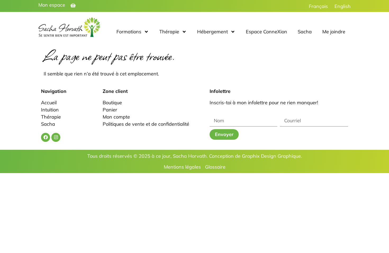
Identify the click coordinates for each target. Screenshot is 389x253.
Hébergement (212, 32)
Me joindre (333, 32)
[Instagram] (55, 137)
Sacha (305, 32)
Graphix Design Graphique (271, 156)
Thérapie (169, 32)
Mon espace (51, 5)
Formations (128, 32)
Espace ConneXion (266, 32)
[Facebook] (45, 137)
